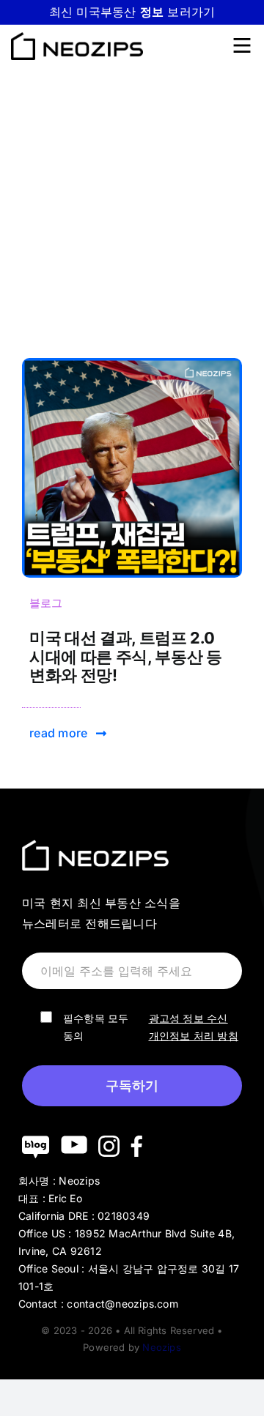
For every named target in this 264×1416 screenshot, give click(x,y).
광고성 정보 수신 (188, 1018)
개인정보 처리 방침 (193, 1035)
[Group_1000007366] (132, 364)
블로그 (46, 603)
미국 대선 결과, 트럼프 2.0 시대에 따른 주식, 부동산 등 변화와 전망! (125, 656)
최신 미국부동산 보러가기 (132, 11)
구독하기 (132, 1085)
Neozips (161, 1347)
